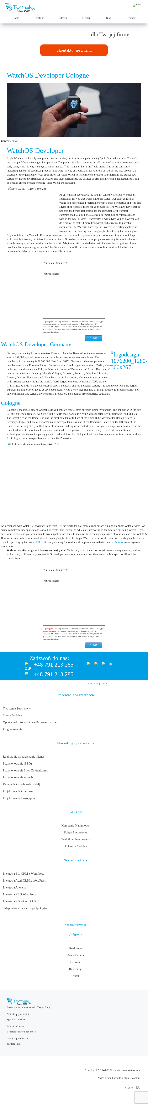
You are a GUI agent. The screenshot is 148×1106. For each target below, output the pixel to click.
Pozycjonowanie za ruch (18, 777)
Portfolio (39, 18)
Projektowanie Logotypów (19, 798)
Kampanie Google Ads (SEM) (21, 784)
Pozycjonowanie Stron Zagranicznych (26, 770)
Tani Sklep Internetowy (75, 839)
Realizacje (75, 948)
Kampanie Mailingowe (75, 825)
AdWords (119, 542)
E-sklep (86, 18)
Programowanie (12, 729)
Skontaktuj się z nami (74, 50)
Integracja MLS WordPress (19, 894)
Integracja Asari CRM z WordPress (24, 880)
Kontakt (131, 18)
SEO (37, 542)
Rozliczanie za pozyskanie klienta (23, 756)
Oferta (63, 18)
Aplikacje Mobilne (75, 846)
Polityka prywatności (18, 1014)
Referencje (75, 969)
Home (16, 18)
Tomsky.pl (91, 1070)
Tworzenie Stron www (17, 708)
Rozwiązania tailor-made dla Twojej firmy (28, 1007)
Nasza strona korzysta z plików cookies (119, 1078)
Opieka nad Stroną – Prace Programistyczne (29, 722)
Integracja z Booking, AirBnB (21, 901)
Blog (108, 18)
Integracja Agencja (14, 887)
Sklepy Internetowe (75, 832)
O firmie (75, 962)
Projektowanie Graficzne (18, 791)
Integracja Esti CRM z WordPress (23, 873)
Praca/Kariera (75, 955)
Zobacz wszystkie (75, 924)
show (15, 141)
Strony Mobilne (12, 715)
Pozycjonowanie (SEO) (17, 763)
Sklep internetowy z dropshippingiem (25, 908)
